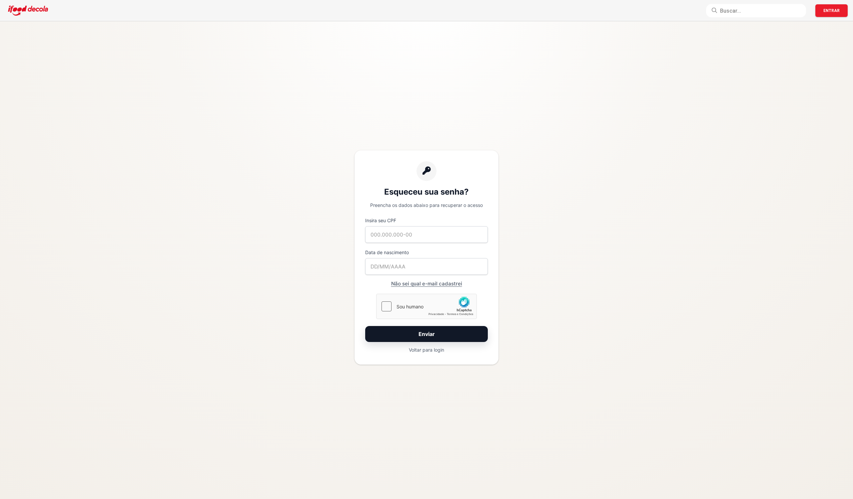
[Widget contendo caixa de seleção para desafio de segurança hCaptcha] (426, 306)
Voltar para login (426, 350)
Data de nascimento (387, 252)
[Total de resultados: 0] (756, 10)
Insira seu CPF (380, 220)
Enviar (427, 334)
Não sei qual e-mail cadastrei (426, 283)
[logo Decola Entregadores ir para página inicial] (28, 11)
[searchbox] (756, 10)
